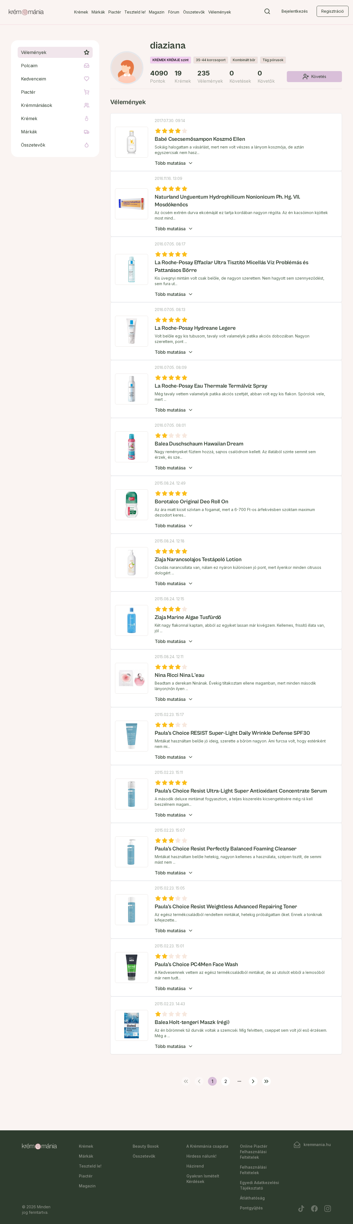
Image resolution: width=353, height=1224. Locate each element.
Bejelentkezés (295, 11)
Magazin (156, 12)
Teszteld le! (135, 12)
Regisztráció (332, 11)
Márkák (98, 12)
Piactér (114, 12)
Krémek (81, 12)
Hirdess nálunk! (201, 1156)
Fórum (173, 12)
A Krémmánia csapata (207, 1146)
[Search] (267, 12)
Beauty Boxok (146, 1146)
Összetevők (194, 12)
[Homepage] (26, 12)
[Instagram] (327, 1208)
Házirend (195, 1166)
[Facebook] (314, 1208)
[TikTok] (301, 1208)
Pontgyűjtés (251, 1208)
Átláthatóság (252, 1198)
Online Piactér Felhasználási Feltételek (253, 1152)
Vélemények (219, 12)
